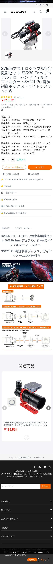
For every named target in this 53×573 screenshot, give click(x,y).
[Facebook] (34, 467)
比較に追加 (35, 174)
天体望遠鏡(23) (23, 457)
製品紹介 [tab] (6, 228)
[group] (8, 55)
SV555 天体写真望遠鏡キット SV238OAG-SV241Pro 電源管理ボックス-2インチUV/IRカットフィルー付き (25, 423)
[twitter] (39, 467)
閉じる (43, 560)
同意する (32, 560)
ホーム (11, 457)
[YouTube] (45, 467)
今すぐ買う (40, 167)
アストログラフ (38, 457)
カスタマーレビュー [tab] (23, 228)
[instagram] (50, 467)
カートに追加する (15, 167)
